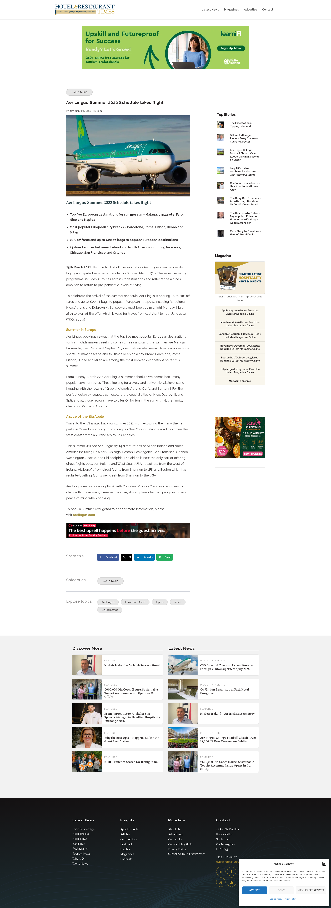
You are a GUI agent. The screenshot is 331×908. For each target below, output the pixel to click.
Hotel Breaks (80, 833)
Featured (111, 660)
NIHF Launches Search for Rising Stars (131, 762)
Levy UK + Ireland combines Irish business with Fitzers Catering (244, 171)
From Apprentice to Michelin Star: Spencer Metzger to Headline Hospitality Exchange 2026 (132, 717)
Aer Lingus (108, 602)
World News (79, 92)
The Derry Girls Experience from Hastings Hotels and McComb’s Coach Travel (245, 201)
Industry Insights (212, 660)
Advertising (175, 834)
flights (159, 602)
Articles (125, 834)
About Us (174, 829)
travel (177, 602)
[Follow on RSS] (231, 882)
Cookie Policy (276, 899)
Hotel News (79, 838)
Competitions (129, 839)
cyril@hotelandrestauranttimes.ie (237, 861)
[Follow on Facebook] (231, 871)
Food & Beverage (83, 829)
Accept (254, 890)
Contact (267, 9)
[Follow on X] (220, 882)
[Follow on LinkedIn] (220, 871)
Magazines (231, 9)
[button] (324, 863)
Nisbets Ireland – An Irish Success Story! (131, 665)
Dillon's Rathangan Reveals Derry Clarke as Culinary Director (244, 138)
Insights (125, 849)
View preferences (311, 890)
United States (110, 609)
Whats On (78, 858)
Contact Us (175, 839)
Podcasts (126, 859)
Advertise (250, 9)
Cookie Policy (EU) (180, 844)
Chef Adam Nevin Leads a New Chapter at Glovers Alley (245, 186)
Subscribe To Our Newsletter (186, 854)
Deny (281, 890)
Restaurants (80, 848)
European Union (135, 602)
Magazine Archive (240, 381)
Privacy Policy (290, 899)
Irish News (78, 843)
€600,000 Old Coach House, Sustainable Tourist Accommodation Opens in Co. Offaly (131, 693)
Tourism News (81, 853)
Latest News (210, 9)
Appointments (129, 829)
